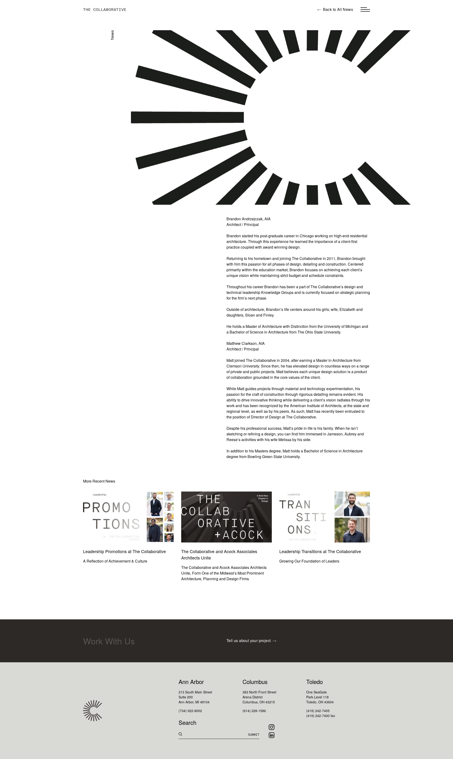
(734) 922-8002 (190, 710)
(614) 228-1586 (254, 710)
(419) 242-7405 (318, 710)
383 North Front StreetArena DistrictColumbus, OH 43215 (259, 697)
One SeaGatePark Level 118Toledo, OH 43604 (320, 697)
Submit (253, 735)
